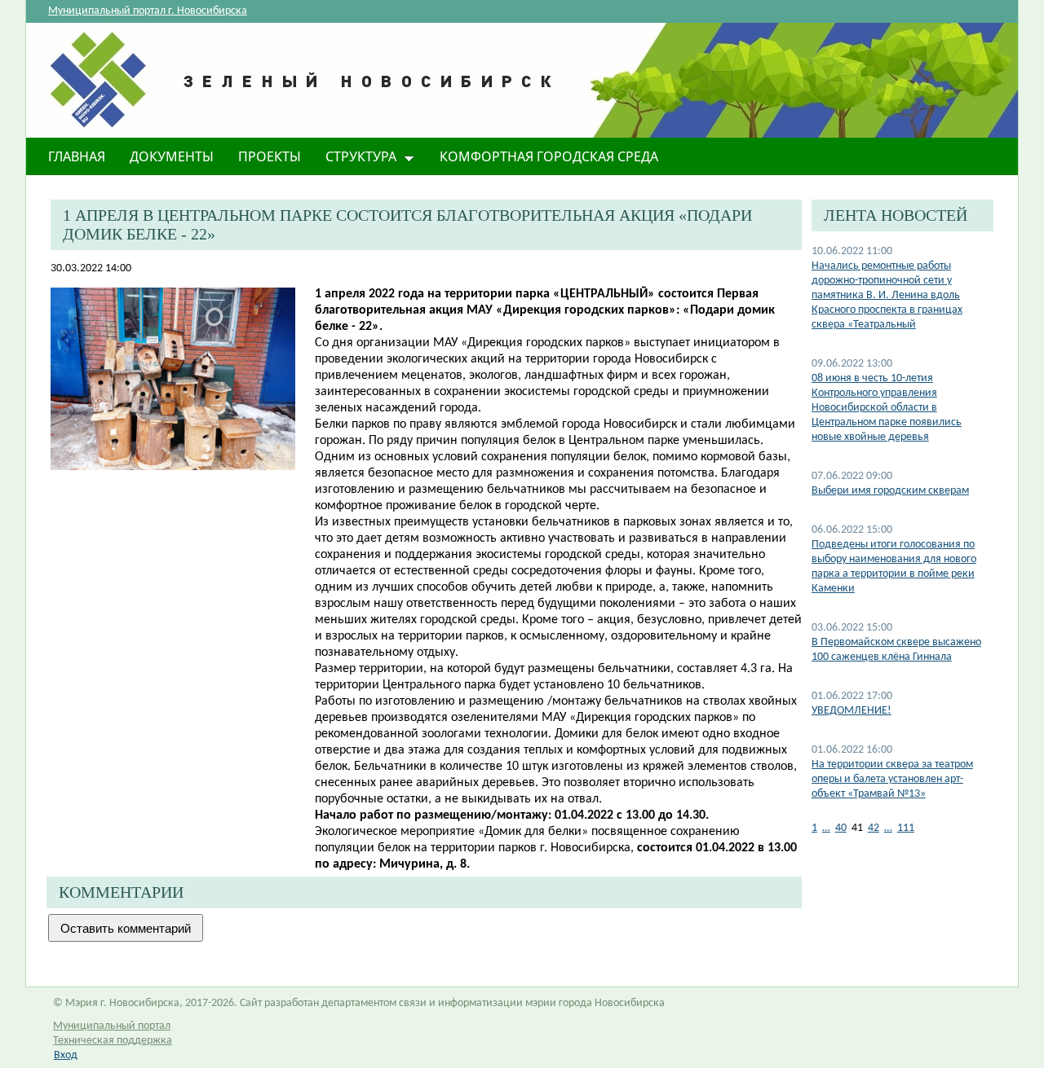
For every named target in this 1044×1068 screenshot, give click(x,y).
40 (841, 828)
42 (873, 828)
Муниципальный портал (111, 1026)
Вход (65, 1055)
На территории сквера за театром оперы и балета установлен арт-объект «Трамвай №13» (892, 779)
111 (905, 828)
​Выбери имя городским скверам (890, 491)
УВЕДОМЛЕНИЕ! (851, 711)
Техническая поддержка (112, 1041)
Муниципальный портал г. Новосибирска (147, 11)
